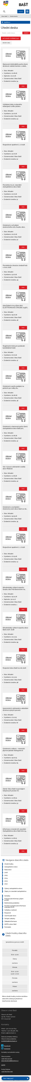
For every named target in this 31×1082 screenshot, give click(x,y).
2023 (6, 881)
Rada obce (7, 869)
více (23, 86)
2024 (6, 878)
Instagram (7, 1049)
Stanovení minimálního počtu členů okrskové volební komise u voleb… (15, 65)
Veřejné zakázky (9, 918)
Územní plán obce (10, 916)
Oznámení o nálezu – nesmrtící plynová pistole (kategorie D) (14, 749)
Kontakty (7, 896)
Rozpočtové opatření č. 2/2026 (14, 145)
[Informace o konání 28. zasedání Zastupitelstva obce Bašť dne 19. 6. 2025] (15, 822)
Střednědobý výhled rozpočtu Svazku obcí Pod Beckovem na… (14, 588)
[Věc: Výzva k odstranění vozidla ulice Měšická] (15, 459)
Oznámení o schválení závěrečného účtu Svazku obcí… (14, 226)
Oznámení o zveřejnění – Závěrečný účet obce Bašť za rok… (15, 508)
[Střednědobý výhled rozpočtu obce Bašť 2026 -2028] (15, 620)
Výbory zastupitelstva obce (13, 888)
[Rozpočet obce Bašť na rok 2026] (15, 661)
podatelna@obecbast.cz (9, 1041)
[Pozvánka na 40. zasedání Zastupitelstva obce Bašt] (15, 178)
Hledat (26, 33)
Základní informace (10, 921)
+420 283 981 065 (12, 1031)
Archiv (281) (6, 42)
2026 (6, 872)
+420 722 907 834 (10, 1028)
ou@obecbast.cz (10, 1033)
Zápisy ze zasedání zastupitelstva (15, 891)
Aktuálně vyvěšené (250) (11, 38)
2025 (6, 875)
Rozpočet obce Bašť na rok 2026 (14, 668)
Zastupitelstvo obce (10, 867)
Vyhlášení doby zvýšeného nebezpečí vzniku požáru (12, 105)
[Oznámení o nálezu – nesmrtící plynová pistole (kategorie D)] (15, 741)
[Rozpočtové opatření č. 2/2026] (15, 137)
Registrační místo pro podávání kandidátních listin (14, 347)
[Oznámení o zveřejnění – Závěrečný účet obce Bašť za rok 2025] (15, 500)
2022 (6, 884)
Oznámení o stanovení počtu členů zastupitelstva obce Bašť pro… (15, 427)
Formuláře (7, 927)
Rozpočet (7, 913)
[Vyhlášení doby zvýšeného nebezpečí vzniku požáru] (15, 97)
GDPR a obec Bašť (10, 924)
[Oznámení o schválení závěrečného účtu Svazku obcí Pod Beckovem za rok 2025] (15, 218)
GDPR (3, 1065)
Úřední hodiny (8, 864)
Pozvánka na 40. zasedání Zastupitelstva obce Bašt (12, 186)
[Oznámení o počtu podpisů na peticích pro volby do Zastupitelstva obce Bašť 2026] (15, 379)
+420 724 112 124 (6, 1058)
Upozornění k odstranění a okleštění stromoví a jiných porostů (15, 709)
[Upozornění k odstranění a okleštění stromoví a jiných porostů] (15, 701)
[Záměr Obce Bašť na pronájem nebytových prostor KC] (15, 782)
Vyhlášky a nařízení (10, 910)
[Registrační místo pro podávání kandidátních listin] (15, 339)
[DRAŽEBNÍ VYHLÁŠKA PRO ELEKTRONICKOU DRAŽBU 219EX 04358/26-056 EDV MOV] (15, 298)
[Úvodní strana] (5, 6)
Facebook (7, 1046)
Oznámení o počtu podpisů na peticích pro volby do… (13, 387)
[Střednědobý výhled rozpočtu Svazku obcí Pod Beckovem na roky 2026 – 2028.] (15, 580)
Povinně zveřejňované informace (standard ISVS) (15, 906)
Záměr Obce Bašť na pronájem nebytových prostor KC (14, 790)
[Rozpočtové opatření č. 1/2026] (15, 540)
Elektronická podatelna (11, 903)
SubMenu (7, 22)
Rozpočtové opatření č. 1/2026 (14, 547)
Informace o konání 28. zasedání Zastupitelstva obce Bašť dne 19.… (15, 830)
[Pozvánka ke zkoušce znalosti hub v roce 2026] (15, 258)
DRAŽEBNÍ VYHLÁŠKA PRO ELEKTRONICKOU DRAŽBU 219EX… (15, 306)
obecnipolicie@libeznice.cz (9, 1061)
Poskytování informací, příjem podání (13, 899)
